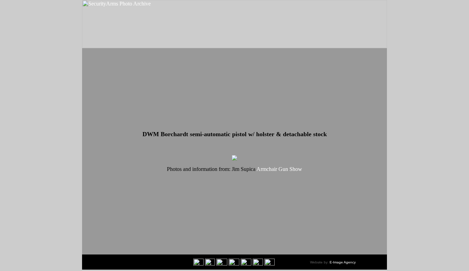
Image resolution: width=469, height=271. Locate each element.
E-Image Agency (343, 262)
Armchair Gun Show (279, 169)
